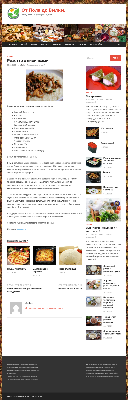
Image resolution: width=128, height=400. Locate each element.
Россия (44, 44)
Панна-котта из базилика (110, 188)
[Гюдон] (93, 182)
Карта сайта (96, 44)
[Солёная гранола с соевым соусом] (94, 339)
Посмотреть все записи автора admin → (44, 308)
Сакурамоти (94, 96)
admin (22, 65)
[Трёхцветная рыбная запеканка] (94, 325)
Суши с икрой (107, 143)
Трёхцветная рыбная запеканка (109, 319)
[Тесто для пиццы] (70, 266)
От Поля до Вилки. (43, 10)
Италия (13, 44)
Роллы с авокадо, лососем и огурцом (112, 160)
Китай (24, 44)
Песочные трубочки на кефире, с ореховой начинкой (109, 302)
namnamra (21, 229)
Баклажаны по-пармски (40, 270)
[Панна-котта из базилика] (94, 193)
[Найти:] (103, 58)
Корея (34, 44)
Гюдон (106, 172)
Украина (57, 44)
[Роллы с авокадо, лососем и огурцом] (94, 166)
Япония (82, 44)
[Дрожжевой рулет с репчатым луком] (94, 274)
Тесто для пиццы (67, 268)
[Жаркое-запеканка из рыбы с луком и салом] (94, 289)
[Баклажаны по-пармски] (44, 266)
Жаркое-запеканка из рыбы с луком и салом (111, 284)
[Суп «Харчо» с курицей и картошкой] (103, 222)
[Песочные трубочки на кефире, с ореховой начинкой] (94, 306)
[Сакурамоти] (103, 90)
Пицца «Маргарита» (17, 268)
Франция (69, 44)
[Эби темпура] (92, 138)
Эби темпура (106, 128)
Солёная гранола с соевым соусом (112, 332)
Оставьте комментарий (35, 65)
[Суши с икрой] (92, 153)
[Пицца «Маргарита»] (18, 266)
